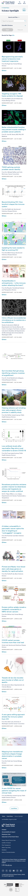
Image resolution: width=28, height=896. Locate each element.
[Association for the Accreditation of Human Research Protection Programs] (11, 890)
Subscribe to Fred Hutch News (10, 836)
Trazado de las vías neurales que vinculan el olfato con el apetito (13, 680)
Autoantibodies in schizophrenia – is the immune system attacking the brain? (14, 283)
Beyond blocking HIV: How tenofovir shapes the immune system (13, 204)
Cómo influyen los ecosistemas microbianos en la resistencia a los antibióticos (14, 320)
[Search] (25, 20)
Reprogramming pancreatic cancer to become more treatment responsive (12, 59)
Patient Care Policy (6, 847)
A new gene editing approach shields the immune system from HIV (13, 716)
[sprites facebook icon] (3, 871)
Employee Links (6, 834)
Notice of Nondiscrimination (8, 852)
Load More (14, 808)
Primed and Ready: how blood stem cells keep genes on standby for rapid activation (13, 569)
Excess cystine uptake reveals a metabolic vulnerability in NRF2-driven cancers (14, 609)
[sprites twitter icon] (6, 871)
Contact (4, 829)
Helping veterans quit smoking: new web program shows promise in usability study (14, 410)
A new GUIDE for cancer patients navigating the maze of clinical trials (14, 790)
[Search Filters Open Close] (19, 17)
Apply (7, 30)
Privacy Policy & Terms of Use (9, 840)
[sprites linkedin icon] (10, 871)
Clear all (20, 30)
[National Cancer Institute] (8, 885)
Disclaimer (4, 849)
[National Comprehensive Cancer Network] (19, 885)
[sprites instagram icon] (17, 871)
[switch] (24, 10)
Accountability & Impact (8, 832)
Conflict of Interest (6, 842)
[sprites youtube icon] (14, 871)
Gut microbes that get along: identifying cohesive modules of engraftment (13, 373)
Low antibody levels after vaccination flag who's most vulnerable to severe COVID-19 (14, 448)
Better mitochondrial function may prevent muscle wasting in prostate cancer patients (14, 129)
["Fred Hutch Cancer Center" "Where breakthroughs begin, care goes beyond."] (8, 2)
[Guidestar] (17, 890)
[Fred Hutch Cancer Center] (8, 825)
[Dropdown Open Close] (25, 25)
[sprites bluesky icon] (21, 871)
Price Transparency (6, 845)
